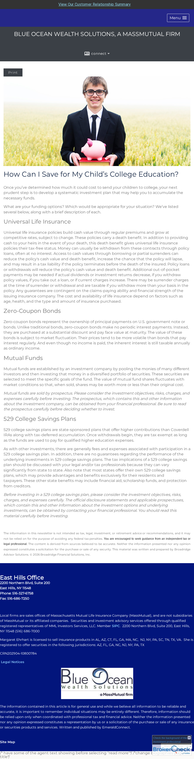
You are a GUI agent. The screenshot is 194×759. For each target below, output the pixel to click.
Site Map (7, 742)
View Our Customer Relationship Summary (94, 4)
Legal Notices (12, 662)
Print (13, 72)
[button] (178, 18)
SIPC (116, 626)
